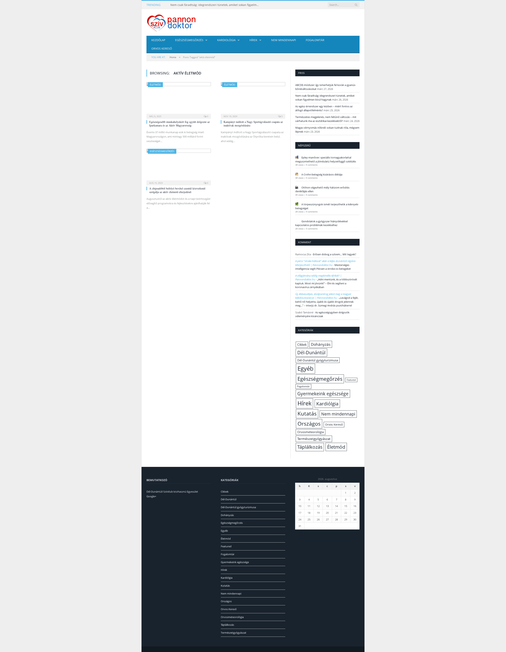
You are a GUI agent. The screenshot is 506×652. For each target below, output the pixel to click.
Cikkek (302, 344)
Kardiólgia (327, 403)
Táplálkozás (309, 447)
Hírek (253, 40)
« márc (299, 532)
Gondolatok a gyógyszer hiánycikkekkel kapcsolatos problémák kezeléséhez (321, 223)
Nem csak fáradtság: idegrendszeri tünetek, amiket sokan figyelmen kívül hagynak (215, 5)
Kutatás (307, 413)
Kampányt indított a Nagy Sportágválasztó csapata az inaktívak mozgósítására (253, 123)
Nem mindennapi (283, 40)
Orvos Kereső (161, 48)
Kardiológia (226, 40)
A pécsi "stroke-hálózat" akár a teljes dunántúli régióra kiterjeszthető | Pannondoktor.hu (325, 263)
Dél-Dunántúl (311, 352)
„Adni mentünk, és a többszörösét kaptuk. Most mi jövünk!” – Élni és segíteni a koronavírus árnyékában (326, 283)
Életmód (155, 84)
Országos (309, 423)
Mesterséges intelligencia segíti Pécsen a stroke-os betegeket (323, 267)
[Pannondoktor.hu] (171, 22)
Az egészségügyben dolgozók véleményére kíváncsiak (322, 314)
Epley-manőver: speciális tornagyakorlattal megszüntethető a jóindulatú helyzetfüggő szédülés (325, 159)
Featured (351, 380)
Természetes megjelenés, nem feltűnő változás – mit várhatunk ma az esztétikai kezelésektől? (325, 119)
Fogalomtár (315, 40)
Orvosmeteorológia (310, 432)
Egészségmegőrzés (189, 40)
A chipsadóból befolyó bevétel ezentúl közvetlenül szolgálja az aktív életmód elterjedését (177, 190)
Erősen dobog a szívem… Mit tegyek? (334, 254)
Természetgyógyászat (313, 438)
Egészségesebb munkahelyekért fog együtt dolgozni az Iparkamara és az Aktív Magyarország (179, 123)
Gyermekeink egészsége (322, 393)
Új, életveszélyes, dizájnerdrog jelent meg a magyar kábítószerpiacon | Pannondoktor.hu (323, 296)
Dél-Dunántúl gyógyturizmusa (317, 360)
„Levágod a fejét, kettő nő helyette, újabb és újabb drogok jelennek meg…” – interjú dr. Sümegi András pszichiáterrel (326, 301)
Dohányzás (320, 344)
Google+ (151, 496)
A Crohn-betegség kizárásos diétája (321, 174)
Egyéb (305, 368)
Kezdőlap (158, 40)
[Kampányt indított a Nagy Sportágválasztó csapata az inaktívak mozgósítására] (253, 99)
